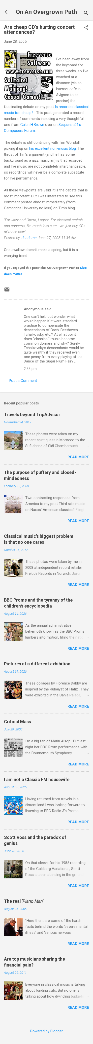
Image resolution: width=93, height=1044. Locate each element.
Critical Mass (17, 721)
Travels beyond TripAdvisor (32, 414)
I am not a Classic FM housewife (36, 779)
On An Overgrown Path (46, 11)
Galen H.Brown (32, 124)
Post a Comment (23, 380)
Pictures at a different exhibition (37, 663)
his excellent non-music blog (52, 148)
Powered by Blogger (46, 1031)
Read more (78, 457)
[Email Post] (7, 291)
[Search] (86, 13)
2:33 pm (30, 368)
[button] (86, 28)
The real (23, 901)
